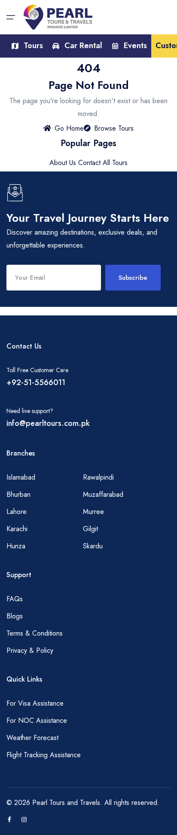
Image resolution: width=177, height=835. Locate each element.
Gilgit (90, 529)
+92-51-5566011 (35, 382)
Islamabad (20, 477)
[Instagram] (24, 820)
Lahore (16, 512)
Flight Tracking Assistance (43, 755)
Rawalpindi (98, 477)
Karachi (16, 529)
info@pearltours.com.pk (48, 423)
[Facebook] (9, 820)
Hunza (15, 546)
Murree (93, 512)
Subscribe (133, 277)
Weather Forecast (32, 738)
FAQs (14, 599)
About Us (62, 163)
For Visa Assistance (35, 703)
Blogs (14, 616)
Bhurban (18, 494)
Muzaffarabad (103, 494)
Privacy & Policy (29, 650)
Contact (89, 163)
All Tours (115, 163)
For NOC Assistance (36, 720)
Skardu (93, 546)
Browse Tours (114, 128)
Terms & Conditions (34, 633)
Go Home (69, 128)
